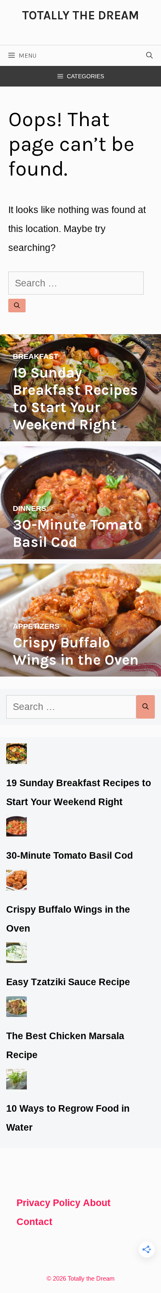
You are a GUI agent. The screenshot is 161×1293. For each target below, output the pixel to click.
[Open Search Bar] (149, 55)
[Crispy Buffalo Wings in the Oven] (80, 667)
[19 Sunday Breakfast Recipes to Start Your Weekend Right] (80, 431)
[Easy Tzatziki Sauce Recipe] (16, 953)
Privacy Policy (48, 1202)
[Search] (17, 306)
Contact (34, 1221)
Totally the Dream (80, 15)
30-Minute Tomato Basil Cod (69, 855)
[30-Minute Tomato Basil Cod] (80, 549)
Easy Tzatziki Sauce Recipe (68, 982)
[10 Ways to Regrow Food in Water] (16, 1080)
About (97, 1202)
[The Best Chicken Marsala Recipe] (16, 1007)
